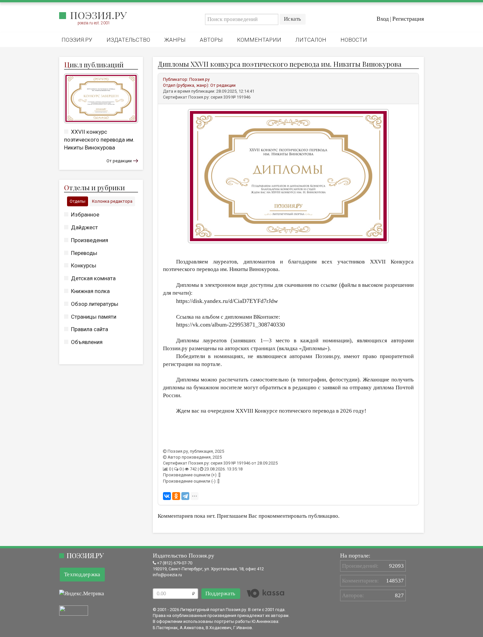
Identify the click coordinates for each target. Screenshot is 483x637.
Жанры (175, 39)
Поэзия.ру (98, 15)
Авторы (211, 39)
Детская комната (93, 278)
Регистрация (408, 18)
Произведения (89, 240)
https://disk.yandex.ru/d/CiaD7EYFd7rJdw (227, 301)
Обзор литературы (94, 304)
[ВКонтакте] (167, 496)
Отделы (77, 201)
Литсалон (310, 39)
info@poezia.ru (167, 574)
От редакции (119, 160)
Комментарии (259, 39)
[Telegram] (185, 496)
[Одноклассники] (176, 496)
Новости (353, 39)
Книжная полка (90, 291)
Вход (383, 18)
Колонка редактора (112, 201)
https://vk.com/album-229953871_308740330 (230, 324)
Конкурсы (83, 265)
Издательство (128, 39)
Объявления (87, 342)
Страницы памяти (93, 316)
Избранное (85, 214)
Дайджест (84, 227)
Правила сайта (89, 329)
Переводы (84, 253)
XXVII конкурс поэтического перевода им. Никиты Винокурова (99, 139)
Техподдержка (82, 574)
